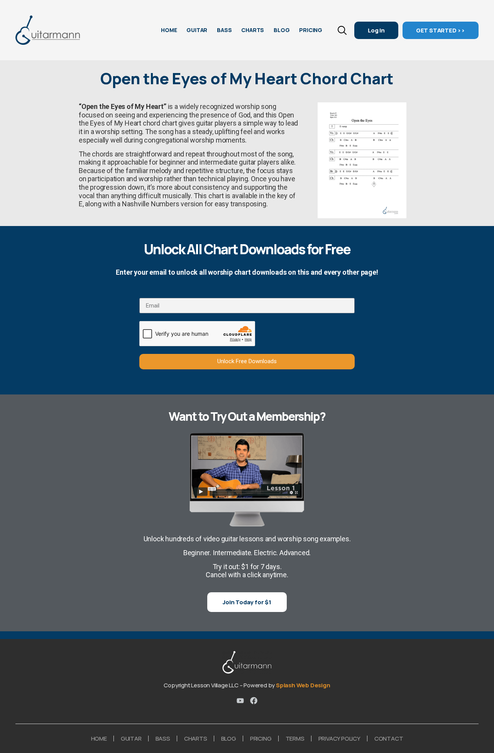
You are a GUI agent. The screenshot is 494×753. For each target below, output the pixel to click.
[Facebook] (253, 700)
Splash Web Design (303, 685)
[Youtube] (240, 700)
